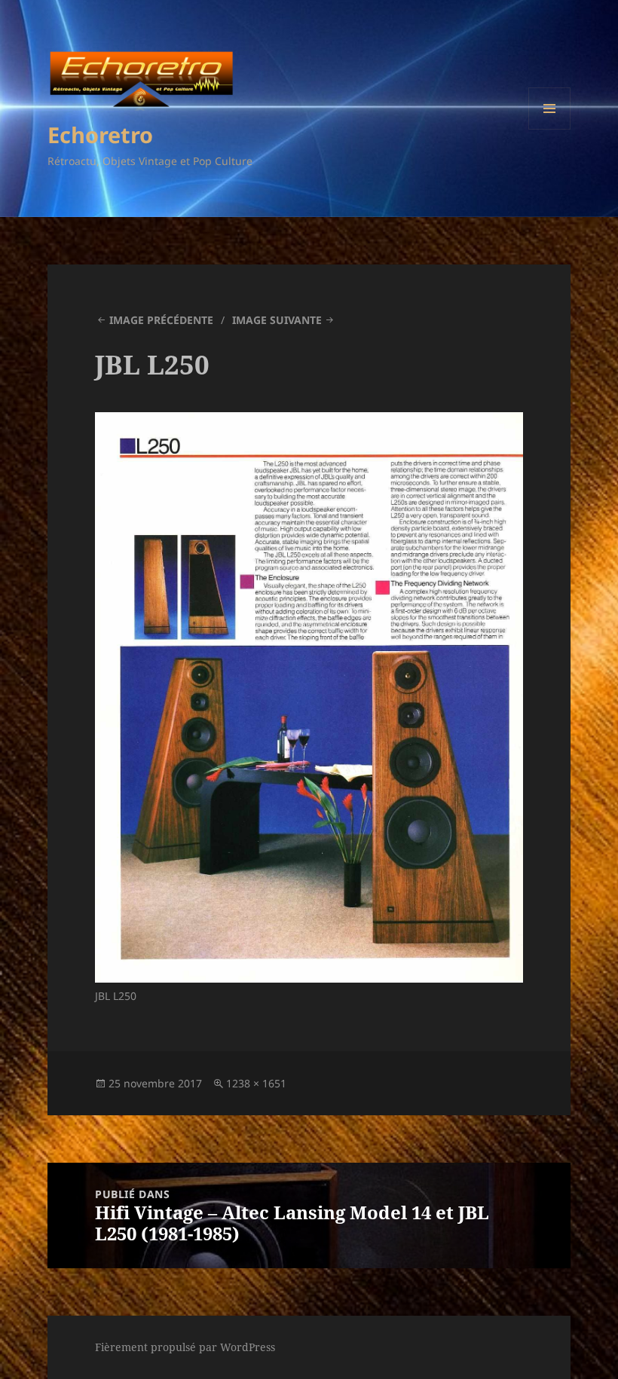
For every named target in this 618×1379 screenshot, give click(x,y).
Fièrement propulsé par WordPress (185, 1347)
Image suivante (277, 320)
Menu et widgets (550, 129)
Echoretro (100, 134)
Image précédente (161, 320)
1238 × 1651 (256, 1083)
